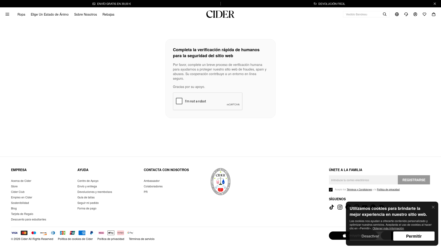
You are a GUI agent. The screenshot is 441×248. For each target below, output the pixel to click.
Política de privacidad (110, 239)
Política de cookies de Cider (75, 239)
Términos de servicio (142, 239)
